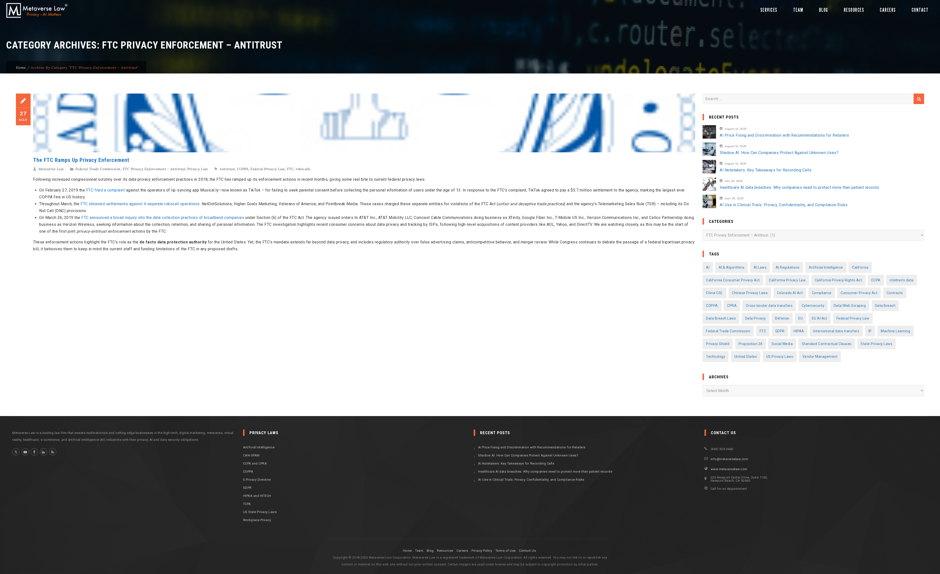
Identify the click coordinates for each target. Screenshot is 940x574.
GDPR (780, 331)
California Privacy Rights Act (838, 280)
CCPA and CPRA (255, 463)
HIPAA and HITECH (257, 496)
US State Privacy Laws (260, 512)
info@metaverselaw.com (729, 459)
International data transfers (836, 331)
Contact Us (527, 550)
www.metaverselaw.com (729, 469)
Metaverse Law (51, 169)
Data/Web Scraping (850, 306)
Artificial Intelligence (826, 267)
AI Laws (760, 267)
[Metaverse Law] (36, 10)
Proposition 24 (751, 344)
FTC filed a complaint (106, 190)
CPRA (732, 306)
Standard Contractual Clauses (827, 344)
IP (870, 331)
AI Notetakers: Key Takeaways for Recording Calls (765, 170)
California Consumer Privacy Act (733, 280)
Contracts (895, 293)
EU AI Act (819, 318)
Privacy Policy (481, 550)
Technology (715, 357)
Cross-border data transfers (769, 306)
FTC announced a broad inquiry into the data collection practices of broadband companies (162, 217)
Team (798, 10)
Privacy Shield (717, 344)
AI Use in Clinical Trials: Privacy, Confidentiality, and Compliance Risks (784, 205)
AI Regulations (788, 267)
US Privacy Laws (779, 357)
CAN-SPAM (251, 455)
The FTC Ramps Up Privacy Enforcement (81, 160)
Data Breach (885, 306)
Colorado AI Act (790, 293)
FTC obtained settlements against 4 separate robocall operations (140, 204)
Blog (823, 10)
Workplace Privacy (257, 520)
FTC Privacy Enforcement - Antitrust (154, 169)
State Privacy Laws (876, 344)
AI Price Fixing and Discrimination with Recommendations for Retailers (784, 135)
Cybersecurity (813, 306)
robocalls (303, 169)
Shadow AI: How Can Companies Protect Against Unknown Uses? (779, 152)
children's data (902, 280)
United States (745, 357)
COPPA (243, 169)
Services (768, 10)
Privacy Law (197, 169)
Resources (854, 10)
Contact (920, 10)
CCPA (876, 280)
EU (800, 318)
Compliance (822, 293)
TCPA (247, 504)
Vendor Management (820, 357)
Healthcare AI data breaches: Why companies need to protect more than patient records (799, 187)
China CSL (714, 293)
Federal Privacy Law (267, 169)
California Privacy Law (787, 280)
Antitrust (227, 169)
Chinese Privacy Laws (750, 293)
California (860, 267)
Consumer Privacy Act (859, 293)
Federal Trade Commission (98, 169)
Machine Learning (895, 331)
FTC (290, 169)
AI (707, 267)
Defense (782, 318)
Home (21, 67)
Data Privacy (755, 318)
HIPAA (799, 331)
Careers (888, 10)
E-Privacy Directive (257, 479)
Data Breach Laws (721, 318)
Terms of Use (505, 550)
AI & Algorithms (732, 267)
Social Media (782, 344)
